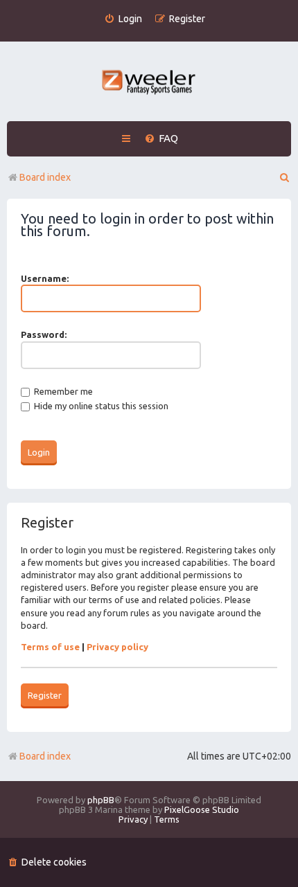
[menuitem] (123, 19)
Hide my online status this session (100, 406)
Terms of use (50, 647)
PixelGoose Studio (201, 809)
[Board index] (149, 83)
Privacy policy (117, 647)
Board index (45, 756)
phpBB (100, 800)
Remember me (62, 391)
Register (45, 695)
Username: (45, 278)
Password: (44, 334)
